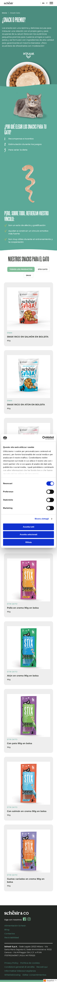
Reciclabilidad (11, 937)
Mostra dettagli (42, 519)
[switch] (50, 492)
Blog (6, 929)
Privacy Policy (11, 963)
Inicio (4, 13)
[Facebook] (24, 919)
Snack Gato (15, 13)
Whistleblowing (12, 975)
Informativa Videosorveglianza (20, 971)
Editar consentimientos (34, 975)
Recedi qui (41, 967)
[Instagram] (29, 919)
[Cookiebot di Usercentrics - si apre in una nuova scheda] (42, 438)
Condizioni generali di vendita (19, 967)
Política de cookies (30, 963)
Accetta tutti (28, 527)
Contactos (9, 933)
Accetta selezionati (28, 534)
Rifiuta (28, 542)
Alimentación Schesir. (15, 925)
